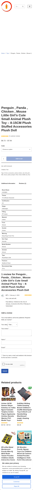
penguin (13, 174)
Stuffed (24, 174)
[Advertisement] (16, 30)
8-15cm (6, 173)
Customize (16, 481)
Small (20, 174)
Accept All (16, 477)
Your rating (4, 324)
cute (24, 173)
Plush (17, 174)
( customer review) (14, 136)
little (2, 174)
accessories (11, 173)
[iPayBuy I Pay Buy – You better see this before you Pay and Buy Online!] (6, 6)
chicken (20, 173)
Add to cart (19, 158)
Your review (5, 328)
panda (9, 174)
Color (3, 146)
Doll (26, 173)
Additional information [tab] (8, 183)
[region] (16, 475)
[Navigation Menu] (30, 6)
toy (26, 174)
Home (3, 53)
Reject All (16, 486)
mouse (5, 174)
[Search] (23, 6)
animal (16, 173)
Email (3, 347)
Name (3, 339)
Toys (7, 53)
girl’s (29, 173)
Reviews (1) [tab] (22, 183)
